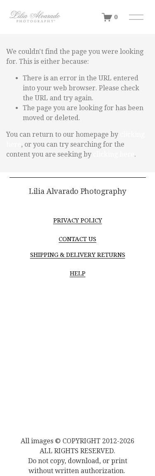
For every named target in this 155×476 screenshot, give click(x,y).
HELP (78, 273)
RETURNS (111, 255)
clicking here (113, 154)
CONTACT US (77, 239)
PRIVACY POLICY (77, 220)
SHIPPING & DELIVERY (63, 255)
